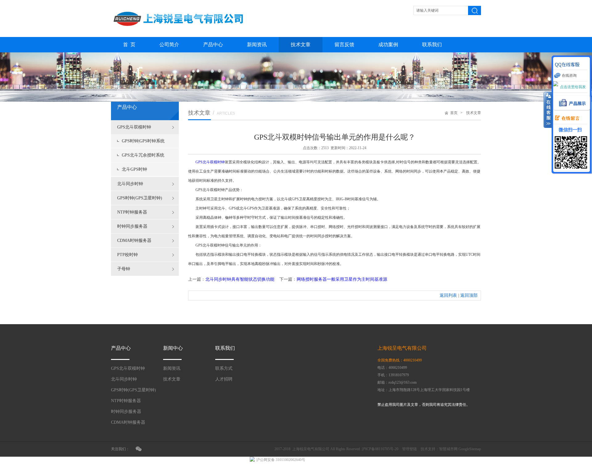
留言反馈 (344, 44)
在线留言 (565, 118)
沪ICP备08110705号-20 (380, 449)
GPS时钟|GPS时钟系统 (143, 141)
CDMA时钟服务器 (134, 240)
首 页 (129, 44)
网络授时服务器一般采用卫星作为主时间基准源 (342, 279)
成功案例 (388, 44)
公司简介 (169, 44)
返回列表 (448, 295)
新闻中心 (173, 348)
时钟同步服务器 (132, 226)
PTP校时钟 (127, 254)
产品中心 (213, 44)
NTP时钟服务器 (132, 212)
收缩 (548, 110)
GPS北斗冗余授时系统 (143, 155)
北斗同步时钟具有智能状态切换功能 (239, 279)
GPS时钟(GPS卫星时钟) (139, 198)
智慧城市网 (448, 449)
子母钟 (123, 269)
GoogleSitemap (469, 449)
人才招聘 (223, 379)
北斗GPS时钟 (134, 169)
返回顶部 (469, 295)
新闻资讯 (257, 44)
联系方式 (223, 368)
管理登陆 (409, 449)
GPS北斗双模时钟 (134, 127)
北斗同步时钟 (130, 183)
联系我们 (432, 44)
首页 (454, 113)
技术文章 (300, 44)
